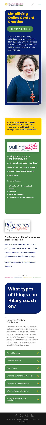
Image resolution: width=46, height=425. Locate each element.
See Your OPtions (20, 29)
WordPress (23, 422)
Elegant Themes (22, 419)
